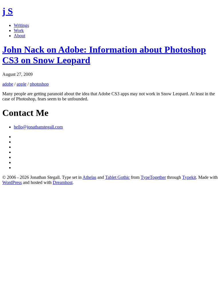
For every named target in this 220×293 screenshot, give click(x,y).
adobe (7, 84)
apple (21, 84)
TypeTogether (153, 177)
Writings (21, 25)
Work (19, 30)
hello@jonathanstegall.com (38, 126)
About (19, 35)
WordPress (12, 182)
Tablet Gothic (117, 177)
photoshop (39, 84)
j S (7, 11)
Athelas (89, 177)
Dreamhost (62, 182)
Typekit (189, 177)
